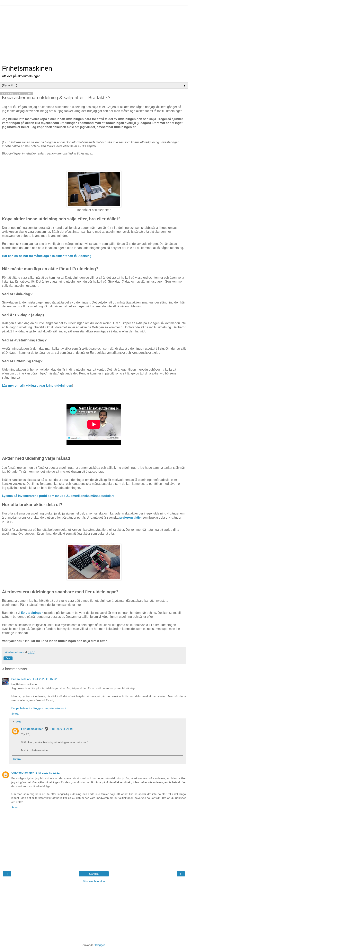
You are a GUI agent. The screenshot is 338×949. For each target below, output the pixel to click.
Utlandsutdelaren (22, 772)
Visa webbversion (94, 881)
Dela (8, 658)
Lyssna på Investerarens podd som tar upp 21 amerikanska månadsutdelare (58, 495)
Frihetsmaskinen (27, 68)
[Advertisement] (94, 33)
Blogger (100, 944)
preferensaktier (130, 517)
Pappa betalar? (21, 679)
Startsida (94, 874)
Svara (15, 713)
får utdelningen (32, 612)
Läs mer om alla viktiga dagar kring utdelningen (37, 385)
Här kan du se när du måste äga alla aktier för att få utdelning (47, 256)
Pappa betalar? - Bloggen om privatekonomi (38, 708)
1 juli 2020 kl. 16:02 (45, 679)
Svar (18, 721)
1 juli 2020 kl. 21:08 (61, 728)
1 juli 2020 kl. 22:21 (48, 772)
